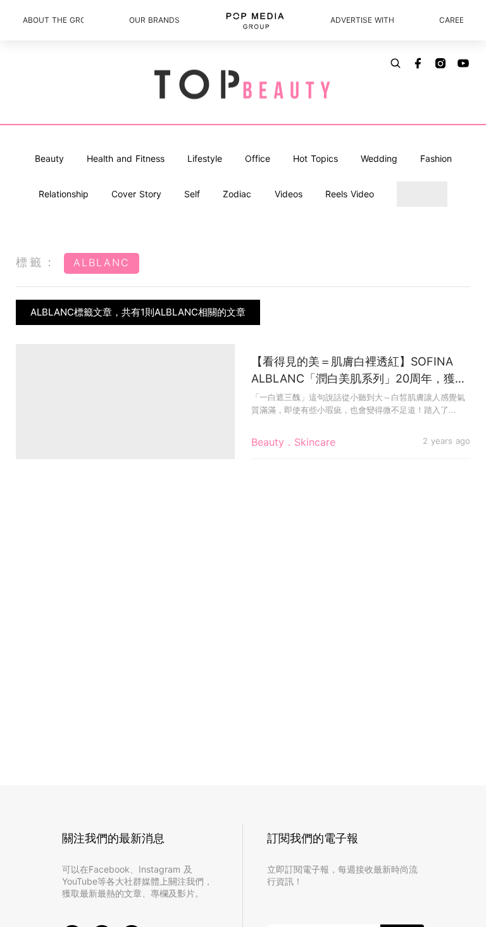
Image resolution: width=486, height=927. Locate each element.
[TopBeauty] (243, 85)
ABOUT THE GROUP (53, 20)
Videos (288, 193)
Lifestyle (204, 158)
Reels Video (349, 193)
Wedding (379, 158)
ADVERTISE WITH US (362, 20)
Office (257, 158)
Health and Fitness (126, 158)
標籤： (37, 262)
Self (192, 193)
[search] (395, 63)
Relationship (64, 193)
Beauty (49, 158)
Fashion (436, 158)
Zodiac (237, 193)
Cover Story (136, 193)
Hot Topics (315, 158)
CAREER (451, 20)
